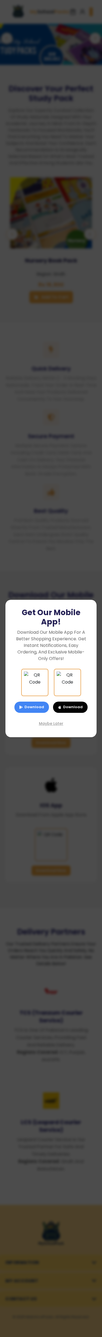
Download (34, 707)
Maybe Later (51, 723)
